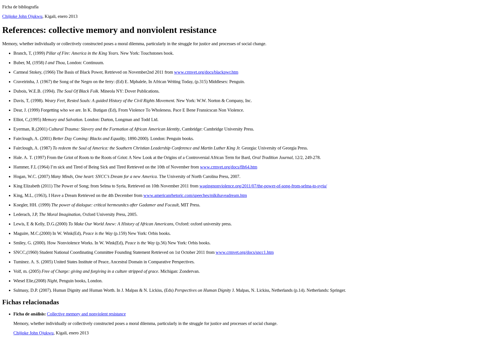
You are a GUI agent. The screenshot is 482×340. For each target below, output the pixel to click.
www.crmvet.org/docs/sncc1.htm (245, 252)
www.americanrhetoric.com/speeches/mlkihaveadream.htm (195, 195)
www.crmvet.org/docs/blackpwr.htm (206, 72)
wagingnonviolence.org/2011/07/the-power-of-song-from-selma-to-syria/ (263, 186)
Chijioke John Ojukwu (22, 16)
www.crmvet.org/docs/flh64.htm (228, 167)
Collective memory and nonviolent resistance (86, 314)
